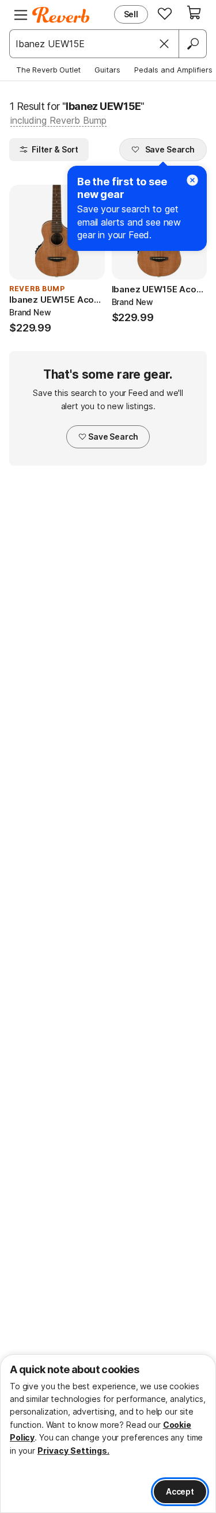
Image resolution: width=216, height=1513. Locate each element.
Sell (131, 14)
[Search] (192, 44)
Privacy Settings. (73, 1450)
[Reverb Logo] (61, 15)
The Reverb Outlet (48, 69)
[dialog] (108, 1433)
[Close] (164, 43)
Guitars (107, 69)
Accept (180, 1491)
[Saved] (165, 13)
